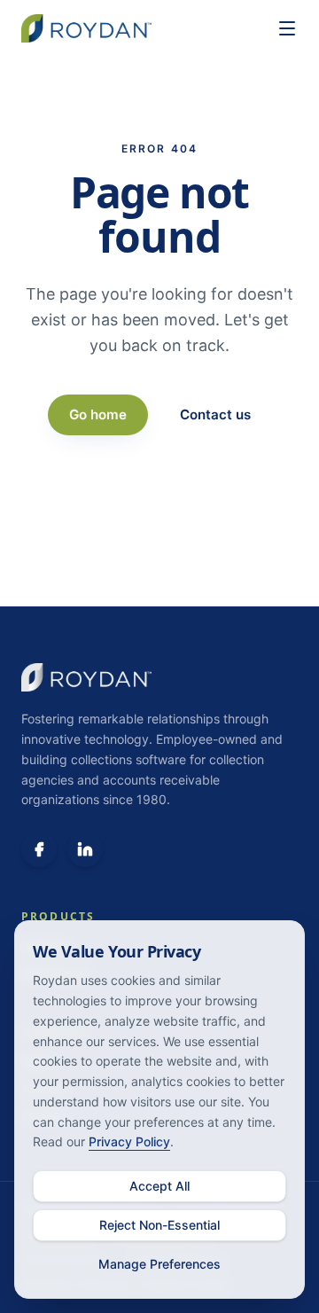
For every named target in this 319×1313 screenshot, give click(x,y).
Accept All (159, 1185)
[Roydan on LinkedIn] (85, 849)
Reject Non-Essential (159, 1224)
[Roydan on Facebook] (39, 849)
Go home (98, 414)
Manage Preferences (159, 1263)
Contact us (215, 414)
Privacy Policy (129, 1141)
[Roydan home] (140, 28)
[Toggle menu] (287, 28)
